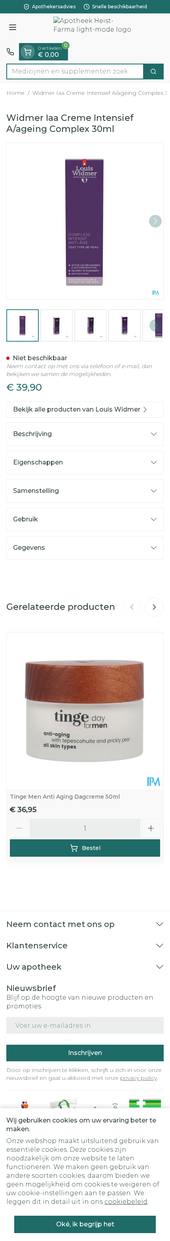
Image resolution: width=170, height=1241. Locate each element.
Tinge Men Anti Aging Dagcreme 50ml (65, 796)
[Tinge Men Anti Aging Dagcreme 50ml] (85, 711)
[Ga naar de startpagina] (93, 28)
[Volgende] (155, 221)
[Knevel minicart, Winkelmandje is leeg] (28, 52)
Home (15, 92)
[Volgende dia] (154, 607)
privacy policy (138, 1077)
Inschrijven (85, 1053)
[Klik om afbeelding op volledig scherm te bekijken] (85, 221)
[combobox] (75, 71)
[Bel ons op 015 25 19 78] (10, 52)
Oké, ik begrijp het (85, 1224)
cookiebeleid (125, 1201)
